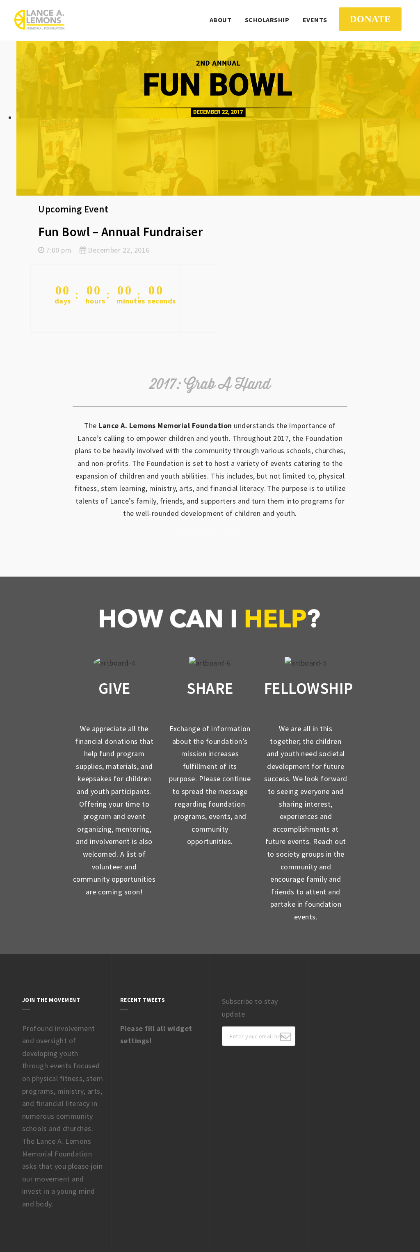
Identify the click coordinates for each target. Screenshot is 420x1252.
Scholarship (267, 20)
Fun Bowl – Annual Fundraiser (120, 231)
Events (315, 20)
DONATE (370, 19)
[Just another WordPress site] (39, 19)
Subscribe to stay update (250, 1008)
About (221, 20)
